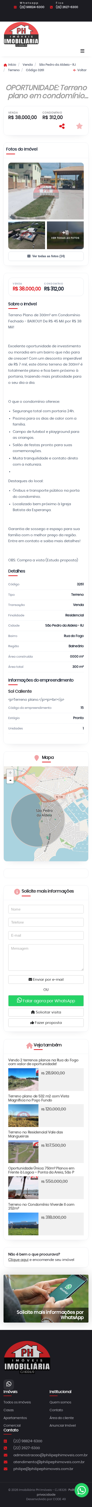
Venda (28, 64)
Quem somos (60, 1402)
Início (12, 64)
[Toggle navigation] (82, 51)
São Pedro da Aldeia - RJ (57, 64)
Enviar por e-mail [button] (48, 979)
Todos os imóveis (17, 1402)
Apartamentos (15, 1418)
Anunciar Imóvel (63, 1425)
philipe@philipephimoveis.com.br (43, 1469)
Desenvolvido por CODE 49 (46, 1499)
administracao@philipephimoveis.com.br (50, 1455)
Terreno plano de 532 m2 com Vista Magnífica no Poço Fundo (38, 1098)
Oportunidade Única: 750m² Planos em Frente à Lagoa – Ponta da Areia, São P (41, 1170)
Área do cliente (62, 1418)
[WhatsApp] (9, 1384)
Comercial (12, 1425)
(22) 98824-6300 (32, 7)
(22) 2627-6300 (67, 7)
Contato (56, 1410)
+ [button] (10, 773)
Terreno (14, 70)
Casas (9, 1410)
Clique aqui (18, 1260)
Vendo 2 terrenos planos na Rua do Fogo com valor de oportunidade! (43, 1062)
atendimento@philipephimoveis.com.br (49, 1462)
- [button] (10, 780)
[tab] (22, 150)
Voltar (81, 70)
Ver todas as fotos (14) (48, 256)
